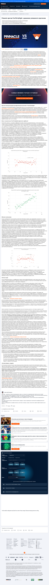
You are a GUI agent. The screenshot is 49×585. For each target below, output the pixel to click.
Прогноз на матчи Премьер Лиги (18, 444)
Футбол (3, 49)
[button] (4, 10)
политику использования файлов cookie (20, 1)
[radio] (11, 457)
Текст (22, 49)
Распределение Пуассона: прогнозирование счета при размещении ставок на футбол (29, 427)
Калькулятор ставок (10, 488)
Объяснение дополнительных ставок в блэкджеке (21, 419)
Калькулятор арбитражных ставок (13, 484)
